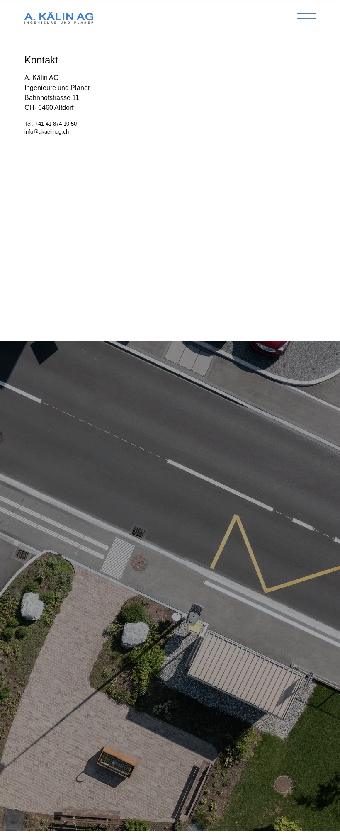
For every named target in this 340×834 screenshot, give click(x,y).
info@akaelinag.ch (46, 132)
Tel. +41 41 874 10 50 (50, 124)
